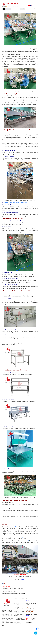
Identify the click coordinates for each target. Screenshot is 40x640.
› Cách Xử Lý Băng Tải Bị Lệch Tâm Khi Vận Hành (9, 591)
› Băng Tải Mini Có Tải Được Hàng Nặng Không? (9, 590)
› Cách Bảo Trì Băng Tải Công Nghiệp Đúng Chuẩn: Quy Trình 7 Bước (12, 588)
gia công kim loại (25, 540)
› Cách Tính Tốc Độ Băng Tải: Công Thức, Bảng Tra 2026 (10, 594)
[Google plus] (4, 583)
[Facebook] (2, 583)
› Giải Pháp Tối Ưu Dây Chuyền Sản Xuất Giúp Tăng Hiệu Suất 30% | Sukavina (13, 593)
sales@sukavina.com (29, 622)
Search (35, 8)
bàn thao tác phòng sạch (19, 537)
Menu (7, 9)
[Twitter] (5, 583)
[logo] (11, 4)
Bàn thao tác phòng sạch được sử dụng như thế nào (16, 202)
